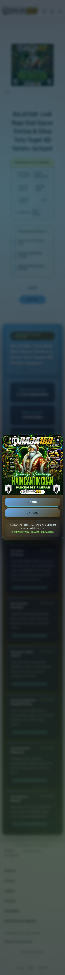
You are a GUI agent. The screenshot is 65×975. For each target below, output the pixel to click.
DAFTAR (32, 512)
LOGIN (32, 502)
